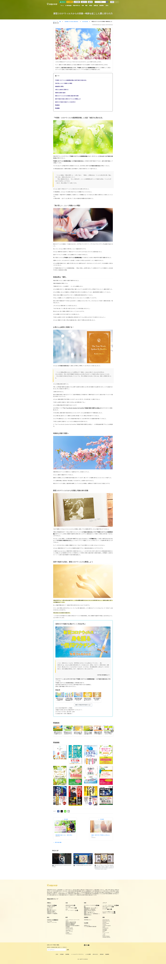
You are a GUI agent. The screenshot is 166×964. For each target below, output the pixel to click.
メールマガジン (50, 907)
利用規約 (62, 954)
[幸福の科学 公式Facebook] (85, 945)
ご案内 (106, 5)
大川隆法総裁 (68, 5)
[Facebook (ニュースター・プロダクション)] (116, 905)
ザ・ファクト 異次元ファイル (108, 911)
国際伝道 (96, 5)
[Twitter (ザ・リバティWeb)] (74, 907)
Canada (104, 922)
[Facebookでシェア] (58, 811)
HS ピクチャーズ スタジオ (89, 905)
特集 (83, 5)
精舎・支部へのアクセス (51, 910)
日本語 (112, 1)
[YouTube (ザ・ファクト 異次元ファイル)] (114, 911)
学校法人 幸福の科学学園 (71, 922)
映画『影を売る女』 (87, 914)
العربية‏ (104, 933)
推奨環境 (67, 954)
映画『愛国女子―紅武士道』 (89, 909)
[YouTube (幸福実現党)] (55, 920)
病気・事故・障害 (57, 842)
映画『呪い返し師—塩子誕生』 (90, 910)
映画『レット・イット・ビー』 (89, 911)
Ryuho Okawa (106, 936)
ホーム (62, 5)
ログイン (84, 2)
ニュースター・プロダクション (108, 905)
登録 (68, 949)
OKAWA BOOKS (106, 937)
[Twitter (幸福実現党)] (52, 920)
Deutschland (106, 923)
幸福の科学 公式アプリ (51, 912)
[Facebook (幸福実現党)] (54, 920)
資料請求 (62, 2)
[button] (112, 731)
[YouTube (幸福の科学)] (55, 905)
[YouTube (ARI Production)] (113, 906)
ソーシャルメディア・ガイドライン (77, 954)
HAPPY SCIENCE (83, 959)
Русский (106, 932)
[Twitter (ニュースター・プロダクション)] (114, 905)
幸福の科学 (49, 905)
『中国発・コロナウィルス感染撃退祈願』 (64, 682)
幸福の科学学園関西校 (70, 924)
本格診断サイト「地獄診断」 (52, 913)
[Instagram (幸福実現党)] (57, 920)
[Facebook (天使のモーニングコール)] (114, 913)
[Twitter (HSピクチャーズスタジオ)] (95, 905)
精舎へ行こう (49, 908)
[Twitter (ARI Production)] (111, 906)
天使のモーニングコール (107, 912)
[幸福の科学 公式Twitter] (87, 945)
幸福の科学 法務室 (51, 911)
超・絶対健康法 (103, 674)
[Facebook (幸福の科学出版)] (74, 905)
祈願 (104, 257)
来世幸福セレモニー (88, 919)
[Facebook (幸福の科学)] (54, 905)
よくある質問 (88, 954)
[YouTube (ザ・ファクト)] (108, 909)
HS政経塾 (68, 926)
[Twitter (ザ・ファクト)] (109, 909)
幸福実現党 (49, 919)
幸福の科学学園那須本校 (71, 923)
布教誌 (90, 5)
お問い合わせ (95, 954)
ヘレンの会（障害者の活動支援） (90, 926)
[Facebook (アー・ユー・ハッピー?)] (77, 910)
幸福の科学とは (76, 5)
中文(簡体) (105, 930)
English (116, 1)
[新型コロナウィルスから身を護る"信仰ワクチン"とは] (83, 641)
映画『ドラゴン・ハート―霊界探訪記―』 (91, 913)
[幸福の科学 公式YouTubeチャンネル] (88, 945)
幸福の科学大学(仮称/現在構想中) (73, 925)
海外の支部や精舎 (106, 161)
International (106, 919)
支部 (101, 257)
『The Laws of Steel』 (81, 538)
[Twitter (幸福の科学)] (52, 905)
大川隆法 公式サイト (51, 906)
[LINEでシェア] (65, 811)
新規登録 (76, 2)
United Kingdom (107, 925)
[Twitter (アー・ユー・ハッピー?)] (75, 910)
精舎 (63, 686)
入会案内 (69, 2)
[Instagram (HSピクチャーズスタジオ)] (84, 906)
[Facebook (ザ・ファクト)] (111, 909)
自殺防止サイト (87, 925)
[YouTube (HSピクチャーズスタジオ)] (98, 905)
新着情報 (101, 5)
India (104, 926)
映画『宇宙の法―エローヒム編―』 (90, 907)
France (104, 924)
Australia (105, 929)
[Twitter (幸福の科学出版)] (73, 905)
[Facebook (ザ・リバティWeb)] (76, 907)
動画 (86, 5)
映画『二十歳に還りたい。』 (89, 912)
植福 (90, 2)
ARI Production (106, 906)
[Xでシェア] (62, 811)
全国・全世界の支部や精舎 (69, 679)
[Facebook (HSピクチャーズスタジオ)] (97, 905)
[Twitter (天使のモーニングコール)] (113, 913)
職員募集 (107, 954)
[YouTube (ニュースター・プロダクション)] (118, 905)
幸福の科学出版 (69, 905)
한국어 (104, 931)
